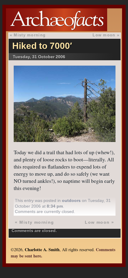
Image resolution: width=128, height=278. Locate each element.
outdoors (71, 200)
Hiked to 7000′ (42, 46)
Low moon (104, 35)
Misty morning (30, 35)
